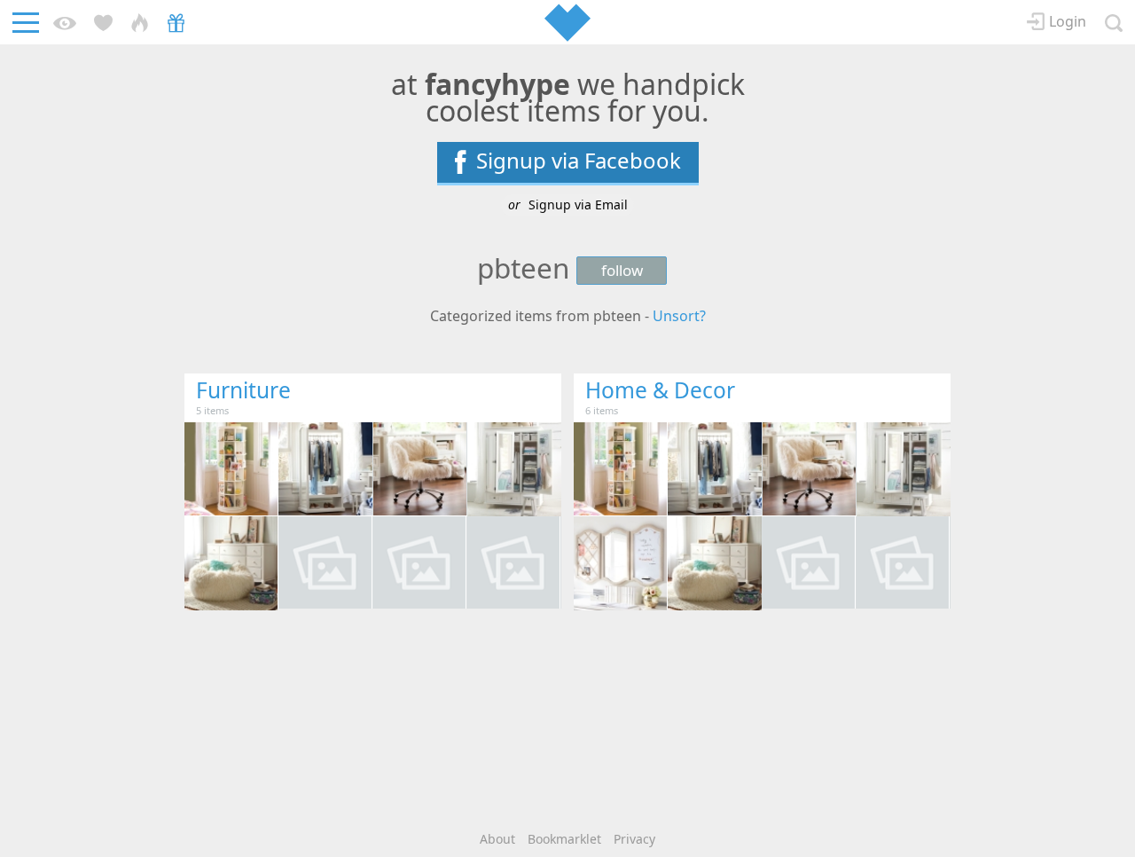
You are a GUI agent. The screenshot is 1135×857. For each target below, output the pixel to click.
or (568, 204)
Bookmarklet (564, 838)
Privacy (634, 838)
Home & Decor (660, 390)
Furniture (243, 390)
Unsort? (679, 316)
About (497, 838)
